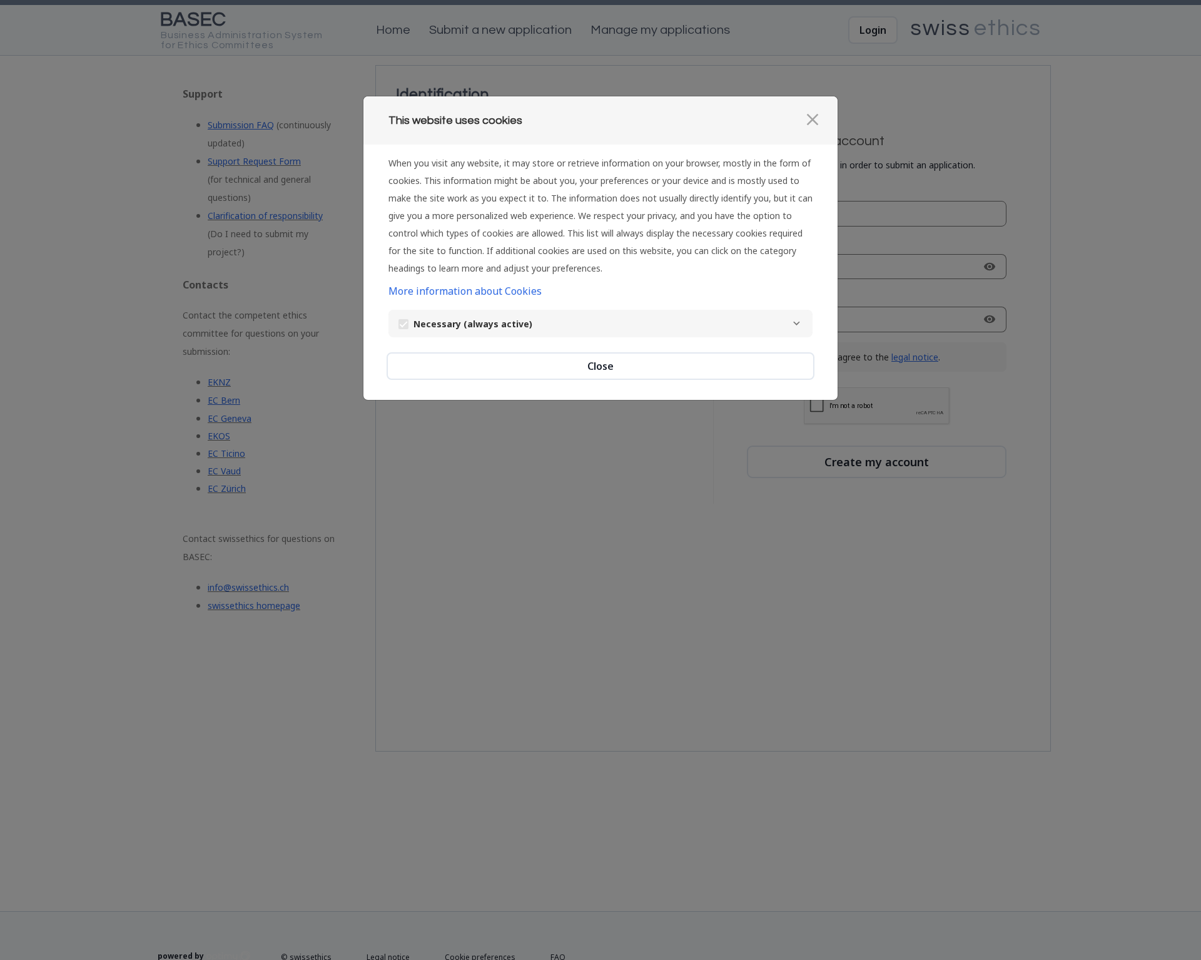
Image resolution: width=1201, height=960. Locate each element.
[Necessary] (796, 323)
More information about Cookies (465, 291)
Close (600, 366)
